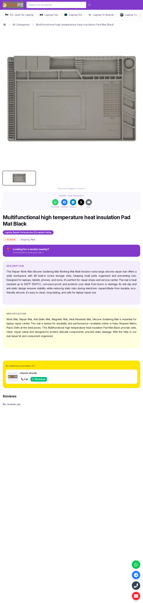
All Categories (21, 24)
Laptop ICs (75, 14)
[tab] (19, 178)
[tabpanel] (71, 99)
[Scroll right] (139, 14)
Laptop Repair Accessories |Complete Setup (28, 232)
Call (26, 379)
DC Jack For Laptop (22, 14)
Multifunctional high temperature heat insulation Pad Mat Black (75, 24)
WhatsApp (40, 379)
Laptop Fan (51, 14)
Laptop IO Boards (103, 14)
